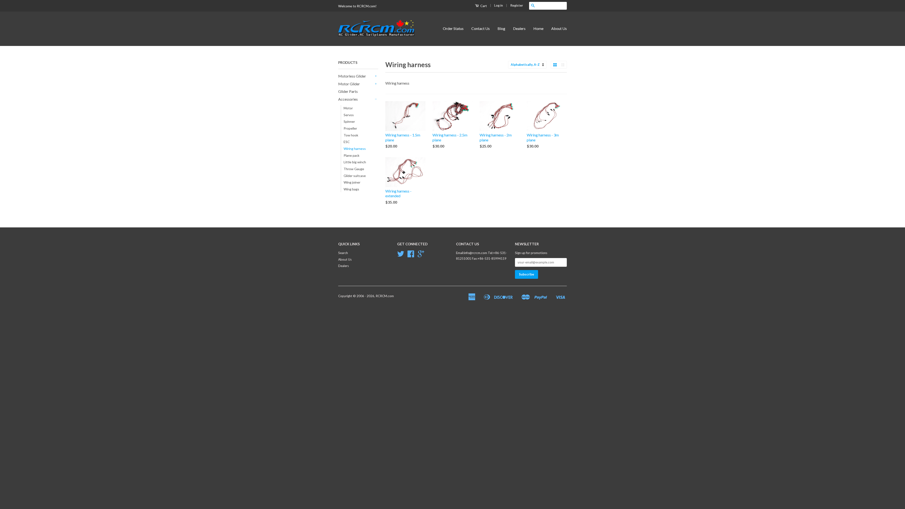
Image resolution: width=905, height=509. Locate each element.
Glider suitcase (355, 176)
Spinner (349, 121)
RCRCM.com (385, 296)
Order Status (453, 28)
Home (538, 28)
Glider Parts (348, 91)
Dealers (519, 28)
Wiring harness (355, 149)
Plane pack (351, 155)
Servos (349, 115)
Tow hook (351, 135)
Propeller (350, 128)
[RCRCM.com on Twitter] (400, 255)
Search (343, 253)
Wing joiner (352, 182)
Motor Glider (349, 84)
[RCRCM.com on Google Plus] (420, 255)
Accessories (348, 99)
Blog (501, 28)
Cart (483, 6)
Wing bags (351, 189)
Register (516, 5)
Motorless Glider (352, 76)
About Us (559, 28)
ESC (347, 142)
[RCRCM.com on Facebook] (410, 255)
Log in (498, 5)
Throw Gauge (354, 169)
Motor (348, 108)
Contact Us (480, 28)
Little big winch (355, 162)
